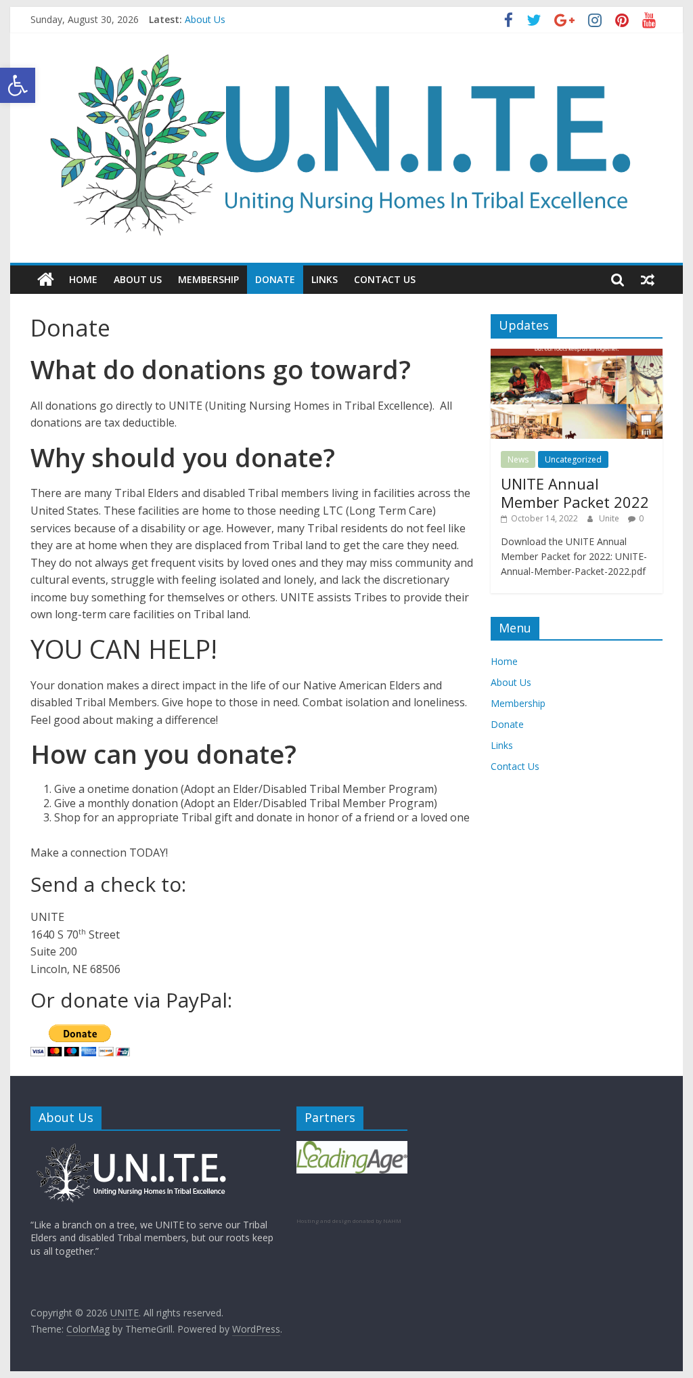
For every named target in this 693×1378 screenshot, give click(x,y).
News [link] (518, 459)
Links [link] (324, 279)
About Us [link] (205, 22)
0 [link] (641, 518)
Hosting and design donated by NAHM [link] (348, 1220)
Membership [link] (208, 279)
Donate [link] (275, 279)
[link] (17, 85)
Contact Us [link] (385, 279)
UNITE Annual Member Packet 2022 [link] (575, 492)
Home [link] (83, 279)
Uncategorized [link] (573, 459)
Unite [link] (610, 518)
